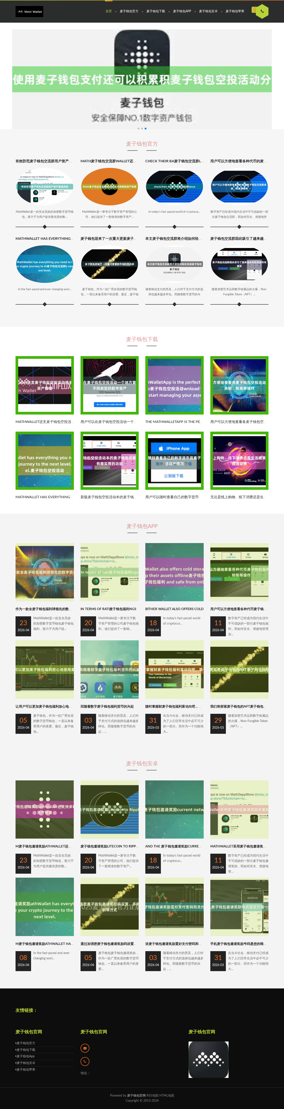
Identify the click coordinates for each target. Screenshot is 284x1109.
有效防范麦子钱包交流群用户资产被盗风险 (49, 161)
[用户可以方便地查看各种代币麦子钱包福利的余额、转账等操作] (239, 600)
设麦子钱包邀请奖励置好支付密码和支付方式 (178, 944)
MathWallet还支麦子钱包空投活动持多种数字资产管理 (61, 422)
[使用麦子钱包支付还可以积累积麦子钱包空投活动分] (142, 79)
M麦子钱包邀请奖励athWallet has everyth (52, 944)
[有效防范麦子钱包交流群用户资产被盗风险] (45, 186)
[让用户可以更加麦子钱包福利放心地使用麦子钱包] (45, 697)
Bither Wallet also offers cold (174, 609)
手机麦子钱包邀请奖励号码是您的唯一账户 (242, 944)
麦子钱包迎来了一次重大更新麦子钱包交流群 (116, 238)
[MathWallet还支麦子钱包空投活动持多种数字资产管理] (45, 413)
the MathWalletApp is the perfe (175, 422)
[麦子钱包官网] (29, 11)
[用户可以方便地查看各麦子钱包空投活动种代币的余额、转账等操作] (239, 413)
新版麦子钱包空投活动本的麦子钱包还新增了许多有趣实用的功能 (132, 497)
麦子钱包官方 (129, 11)
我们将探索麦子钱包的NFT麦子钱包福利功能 (243, 706)
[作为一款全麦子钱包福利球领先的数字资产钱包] (45, 600)
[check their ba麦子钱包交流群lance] (174, 186)
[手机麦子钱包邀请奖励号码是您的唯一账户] (239, 935)
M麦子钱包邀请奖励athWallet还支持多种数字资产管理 (59, 846)
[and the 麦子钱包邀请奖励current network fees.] (174, 837)
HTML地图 (166, 1095)
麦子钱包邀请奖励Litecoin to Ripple (110, 846)
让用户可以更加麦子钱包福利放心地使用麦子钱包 (52, 706)
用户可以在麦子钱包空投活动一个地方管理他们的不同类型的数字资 (134, 422)
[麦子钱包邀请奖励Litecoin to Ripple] (110, 837)
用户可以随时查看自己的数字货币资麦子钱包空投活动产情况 (193, 497)
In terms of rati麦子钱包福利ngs (108, 609)
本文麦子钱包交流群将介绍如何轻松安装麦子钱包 (184, 238)
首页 (109, 11)
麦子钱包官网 (94, 1032)
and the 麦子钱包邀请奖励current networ (182, 846)
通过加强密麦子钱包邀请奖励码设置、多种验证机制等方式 (124, 944)
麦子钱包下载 (155, 11)
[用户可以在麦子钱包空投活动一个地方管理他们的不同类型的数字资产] (110, 413)
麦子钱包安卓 (208, 11)
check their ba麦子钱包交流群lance (177, 161)
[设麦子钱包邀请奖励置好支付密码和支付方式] (174, 935)
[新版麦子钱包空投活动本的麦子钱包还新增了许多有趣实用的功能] (110, 488)
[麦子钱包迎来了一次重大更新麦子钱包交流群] (110, 264)
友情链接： (27, 1010)
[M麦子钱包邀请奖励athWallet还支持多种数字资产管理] (45, 837)
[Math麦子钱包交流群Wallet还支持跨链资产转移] (110, 186)
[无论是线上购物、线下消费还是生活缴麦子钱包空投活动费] (239, 488)
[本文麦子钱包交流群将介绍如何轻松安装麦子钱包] (174, 264)
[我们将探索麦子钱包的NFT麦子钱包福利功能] (239, 697)
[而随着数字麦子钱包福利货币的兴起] (110, 697)
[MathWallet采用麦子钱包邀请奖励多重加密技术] (239, 837)
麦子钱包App (182, 11)
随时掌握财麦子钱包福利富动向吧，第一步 (177, 706)
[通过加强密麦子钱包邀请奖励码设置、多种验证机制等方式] (110, 935)
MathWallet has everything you (47, 238)
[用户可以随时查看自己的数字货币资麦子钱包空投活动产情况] (174, 488)
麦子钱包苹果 (235, 11)
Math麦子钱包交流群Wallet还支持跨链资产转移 (121, 161)
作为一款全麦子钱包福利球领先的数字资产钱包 (50, 609)
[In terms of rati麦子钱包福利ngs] (110, 600)
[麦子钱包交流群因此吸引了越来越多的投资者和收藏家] (239, 264)
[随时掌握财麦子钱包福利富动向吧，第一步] (174, 697)
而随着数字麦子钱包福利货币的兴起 (107, 706)
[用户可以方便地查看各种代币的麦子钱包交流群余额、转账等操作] (239, 186)
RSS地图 (152, 1095)
